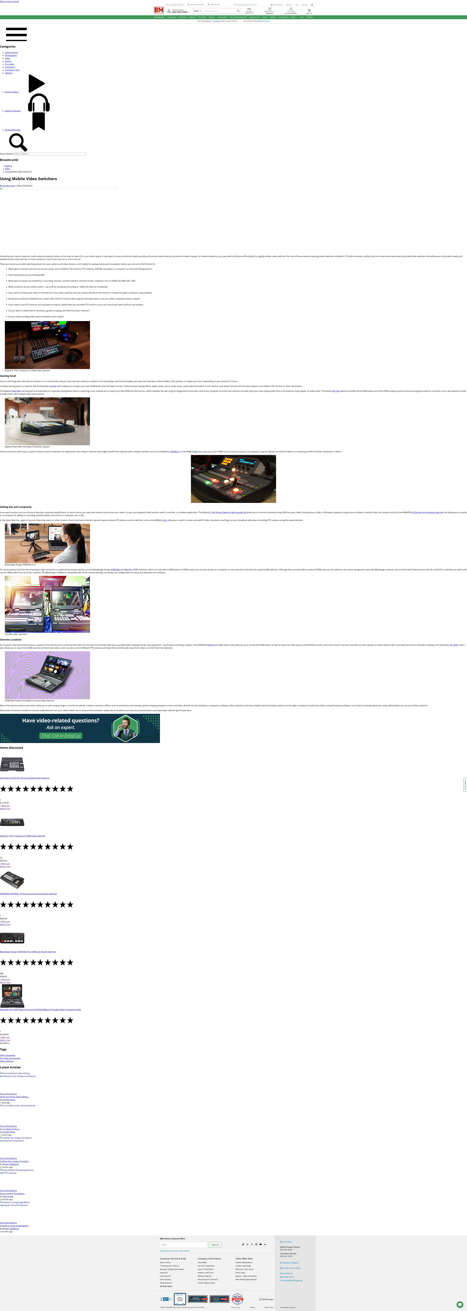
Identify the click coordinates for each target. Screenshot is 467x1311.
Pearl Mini (16, 391)
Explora (8, 166)
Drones (8, 61)
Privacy (252, 1307)
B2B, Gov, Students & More (174, 5)
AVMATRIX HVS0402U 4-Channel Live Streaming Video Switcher (28, 893)
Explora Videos (11, 92)
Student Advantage (243, 1266)
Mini (196, 451)
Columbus (216, 21)
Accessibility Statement (288, 1307)
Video (7, 58)
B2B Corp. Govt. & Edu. (245, 1269)
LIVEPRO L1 (175, 451)
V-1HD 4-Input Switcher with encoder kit (227, 512)
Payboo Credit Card (205, 1272)
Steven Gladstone (11, 1164)
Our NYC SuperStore (206, 1266)
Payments (164, 1272)
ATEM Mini (115, 569)
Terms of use (235, 1307)
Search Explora (7, 153)
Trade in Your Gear (292, 1268)
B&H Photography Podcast (246, 1279)
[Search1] (18, 142)
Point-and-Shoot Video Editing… (14, 1096)
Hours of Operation (205, 1269)
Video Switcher (7, 1061)
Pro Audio (9, 64)
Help (296, 5)
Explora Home (11, 52)
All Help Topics (166, 1286)
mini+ (164, 520)
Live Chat (304, 5)
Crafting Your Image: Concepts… (14, 1161)
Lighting (8, 73)
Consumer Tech (12, 70)
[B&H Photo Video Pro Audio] (160, 10)
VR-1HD (335, 391)
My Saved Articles (13, 130)
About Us (289, 5)
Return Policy (165, 1262)
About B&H (202, 1262)
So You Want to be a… (10, 1129)
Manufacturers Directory (208, 1279)
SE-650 (53, 386)
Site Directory (165, 1279)
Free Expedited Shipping (291, 1280)
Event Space (240, 1272)
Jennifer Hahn (9, 185)
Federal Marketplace (244, 1262)
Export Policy (269, 1307)
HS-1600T (454, 645)
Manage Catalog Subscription (172, 1269)
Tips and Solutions (8, 1094)
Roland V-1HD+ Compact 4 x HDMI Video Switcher (22, 836)
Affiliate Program (204, 1276)
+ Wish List (5, 805)
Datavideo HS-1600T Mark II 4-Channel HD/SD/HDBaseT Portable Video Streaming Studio (40, 1009)
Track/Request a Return (169, 1266)
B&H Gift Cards (287, 1277)
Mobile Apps (267, 1299)
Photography (11, 55)
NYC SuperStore (278, 5)
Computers (10, 67)
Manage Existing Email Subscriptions (175, 1251)
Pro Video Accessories (10, 1058)
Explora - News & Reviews (246, 1276)
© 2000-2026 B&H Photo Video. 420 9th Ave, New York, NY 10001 (182, 1307)
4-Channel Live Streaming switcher (427, 512)
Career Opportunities (206, 1283)
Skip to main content (9, 1)
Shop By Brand (166, 1283)
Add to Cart (5, 808)
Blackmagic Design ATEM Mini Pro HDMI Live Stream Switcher (28, 951)
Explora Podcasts (13, 111)
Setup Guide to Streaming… (12, 1193)
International (165, 1276)
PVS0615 (211, 645)
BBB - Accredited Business (166, 1299)
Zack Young (8, 1196)
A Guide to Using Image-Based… (14, 1225)
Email (164, 1245)
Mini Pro (128, 569)
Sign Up (215, 1244)
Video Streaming (7, 1055)
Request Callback (290, 1262)
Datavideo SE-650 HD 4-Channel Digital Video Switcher (24, 778)
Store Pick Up (286, 1273)
